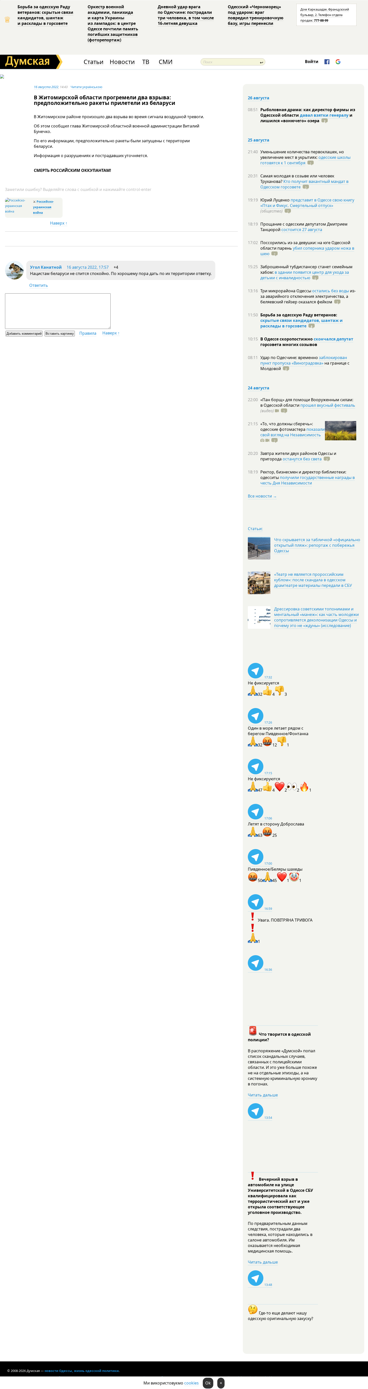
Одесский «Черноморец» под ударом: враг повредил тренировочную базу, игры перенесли (255, 15)
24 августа (258, 388)
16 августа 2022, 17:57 (88, 267)
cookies (191, 1383)
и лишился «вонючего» (306, 117)
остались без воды (330, 291)
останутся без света (302, 459)
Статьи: (255, 528)
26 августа (258, 98)
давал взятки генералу (324, 115)
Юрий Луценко (275, 200)
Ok (208, 1383)
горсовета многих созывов (288, 344)
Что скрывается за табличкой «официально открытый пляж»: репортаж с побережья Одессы (317, 545)
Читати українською (86, 87)
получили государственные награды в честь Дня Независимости (307, 480)
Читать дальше (263, 1095)
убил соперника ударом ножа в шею (307, 250)
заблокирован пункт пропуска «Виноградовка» (303, 360)
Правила (87, 333)
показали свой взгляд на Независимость (292, 432)
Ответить (38, 285)
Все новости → (262, 496)
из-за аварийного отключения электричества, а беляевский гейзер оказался (308, 296)
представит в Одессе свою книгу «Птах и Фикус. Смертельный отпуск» (307, 202)
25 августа (258, 140)
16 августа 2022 (46, 87)
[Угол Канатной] (14, 278)
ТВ (145, 62)
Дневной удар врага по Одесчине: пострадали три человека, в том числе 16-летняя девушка (186, 15)
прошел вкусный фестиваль (327, 405)
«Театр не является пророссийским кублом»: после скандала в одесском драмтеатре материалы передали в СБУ (313, 580)
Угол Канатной (46, 267)
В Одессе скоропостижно (287, 339)
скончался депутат (333, 339)
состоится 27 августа (301, 229)
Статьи (93, 62)
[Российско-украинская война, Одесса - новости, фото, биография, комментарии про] (18, 211)
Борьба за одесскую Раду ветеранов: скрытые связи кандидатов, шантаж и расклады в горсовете (45, 15)
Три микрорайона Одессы (286, 291)
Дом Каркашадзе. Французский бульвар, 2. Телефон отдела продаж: (324, 15)
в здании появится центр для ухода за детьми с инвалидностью (304, 275)
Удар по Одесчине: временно (289, 357)
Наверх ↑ (58, 223)
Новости (122, 62)
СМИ (165, 62)
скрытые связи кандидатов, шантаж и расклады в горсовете (301, 323)
